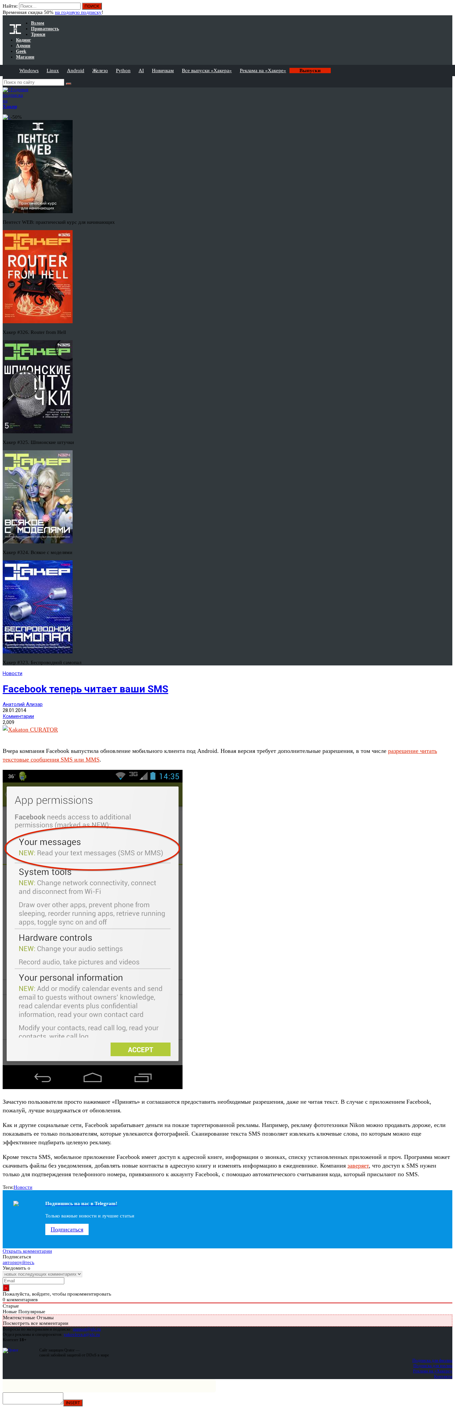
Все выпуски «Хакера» (207, 70)
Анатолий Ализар (23, 704)
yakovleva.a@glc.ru (82, 1334)
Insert (73, 1402)
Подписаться (67, 1229)
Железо (100, 70)
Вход (447, 9)
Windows (29, 70)
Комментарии (18, 716)
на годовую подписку (78, 12)
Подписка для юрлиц (432, 1365)
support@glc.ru (87, 1329)
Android (75, 70)
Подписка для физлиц (432, 1360)
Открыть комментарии (27, 1251)
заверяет (358, 1165)
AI (141, 70)
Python (123, 70)
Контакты (443, 1376)
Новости (12, 673)
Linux (53, 70)
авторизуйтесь (18, 1262)
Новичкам (163, 70)
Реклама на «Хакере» (263, 70)
